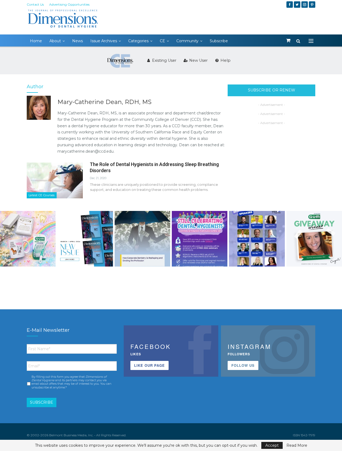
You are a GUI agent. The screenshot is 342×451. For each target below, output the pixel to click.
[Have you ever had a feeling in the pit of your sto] (85, 239)
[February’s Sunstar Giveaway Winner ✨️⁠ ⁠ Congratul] (314, 239)
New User (198, 60)
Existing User (163, 60)
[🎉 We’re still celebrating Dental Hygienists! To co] (199, 239)
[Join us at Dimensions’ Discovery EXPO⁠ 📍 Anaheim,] (257, 239)
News (77, 40)
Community (187, 40)
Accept (272, 445)
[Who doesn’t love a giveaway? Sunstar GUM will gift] (28, 239)
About (55, 40)
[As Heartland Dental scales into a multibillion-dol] (142, 239)
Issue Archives (103, 40)
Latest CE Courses (42, 195)
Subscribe (219, 40)
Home (36, 40)
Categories (138, 40)
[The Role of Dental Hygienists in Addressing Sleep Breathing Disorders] (55, 180)
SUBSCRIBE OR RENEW (271, 90)
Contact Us (35, 4)
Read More (296, 445)
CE (162, 40)
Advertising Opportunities (69, 4)
